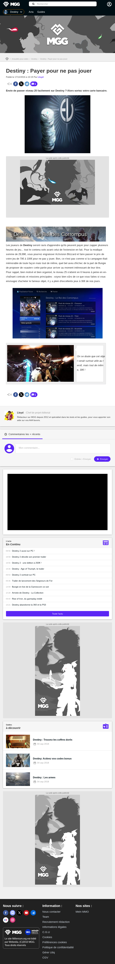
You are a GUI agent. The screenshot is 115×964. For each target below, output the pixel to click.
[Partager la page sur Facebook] (15, 83)
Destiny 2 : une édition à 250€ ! (26, 563)
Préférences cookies (54, 942)
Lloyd (41, 77)
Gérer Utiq (48, 952)
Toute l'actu (57, 614)
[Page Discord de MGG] (12, 912)
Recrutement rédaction (56, 921)
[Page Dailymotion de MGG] (33, 912)
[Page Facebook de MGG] (5, 912)
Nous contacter (51, 911)
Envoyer (104, 459)
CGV (45, 957)
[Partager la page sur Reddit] (27, 83)
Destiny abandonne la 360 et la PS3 (29, 605)
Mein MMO (82, 911)
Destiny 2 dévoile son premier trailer (29, 557)
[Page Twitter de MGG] (19, 912)
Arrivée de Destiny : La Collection (27, 593)
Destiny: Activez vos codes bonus (52, 758)
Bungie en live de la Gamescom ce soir (30, 587)
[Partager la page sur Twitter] (21, 83)
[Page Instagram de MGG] (12, 920)
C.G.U (46, 932)
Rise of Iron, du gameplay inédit (27, 599)
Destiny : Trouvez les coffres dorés (52, 739)
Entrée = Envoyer (83, 459)
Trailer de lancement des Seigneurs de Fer (32, 581)
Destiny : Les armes (44, 777)
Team (45, 916)
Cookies (47, 937)
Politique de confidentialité (58, 947)
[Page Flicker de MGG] (5, 920)
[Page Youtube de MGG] (26, 912)
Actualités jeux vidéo (20, 59)
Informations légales (54, 927)
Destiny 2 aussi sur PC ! (23, 551)
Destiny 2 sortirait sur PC (23, 575)
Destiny (34, 59)
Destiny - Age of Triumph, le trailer (28, 569)
